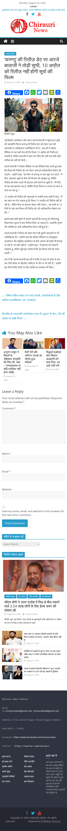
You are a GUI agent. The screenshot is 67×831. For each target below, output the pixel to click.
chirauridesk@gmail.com (46, 710)
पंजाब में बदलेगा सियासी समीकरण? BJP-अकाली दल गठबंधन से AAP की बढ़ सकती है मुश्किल (42, 670)
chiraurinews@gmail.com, (19, 710)
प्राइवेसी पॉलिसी (8, 776)
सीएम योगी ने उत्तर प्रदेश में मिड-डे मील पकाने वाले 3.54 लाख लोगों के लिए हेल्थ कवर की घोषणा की (32, 606)
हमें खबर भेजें (7, 761)
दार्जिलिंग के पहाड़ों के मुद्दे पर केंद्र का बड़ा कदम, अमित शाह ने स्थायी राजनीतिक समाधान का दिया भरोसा (42, 654)
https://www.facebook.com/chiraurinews (35, 737)
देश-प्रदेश (22, 596)
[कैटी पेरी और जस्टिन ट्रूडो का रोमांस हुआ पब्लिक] (33, 340)
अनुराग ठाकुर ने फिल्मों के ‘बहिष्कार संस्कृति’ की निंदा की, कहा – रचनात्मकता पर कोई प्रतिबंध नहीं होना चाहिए (12, 362)
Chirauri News (31, 82)
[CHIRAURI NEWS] (5, 41)
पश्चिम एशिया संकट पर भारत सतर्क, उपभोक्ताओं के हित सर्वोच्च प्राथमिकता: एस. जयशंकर (31, 298)
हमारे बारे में (6, 756)
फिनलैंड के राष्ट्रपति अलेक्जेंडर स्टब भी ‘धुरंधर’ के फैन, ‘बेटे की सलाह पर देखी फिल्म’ (33, 316)
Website (7, 489)
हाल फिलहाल (46, 596)
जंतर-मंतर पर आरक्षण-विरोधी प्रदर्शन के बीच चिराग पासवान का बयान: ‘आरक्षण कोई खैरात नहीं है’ (42, 636)
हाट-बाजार (6, 781)
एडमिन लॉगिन (7, 766)
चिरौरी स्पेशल (10, 596)
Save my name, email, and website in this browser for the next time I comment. (33, 513)
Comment (9, 408)
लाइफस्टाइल (10, 53)
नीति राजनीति (33, 596)
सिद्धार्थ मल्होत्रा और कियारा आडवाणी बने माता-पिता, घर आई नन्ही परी (53, 358)
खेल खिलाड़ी (29, 771)
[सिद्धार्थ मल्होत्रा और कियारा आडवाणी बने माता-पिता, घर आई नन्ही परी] (55, 340)
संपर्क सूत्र (6, 771)
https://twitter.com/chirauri (31, 746)
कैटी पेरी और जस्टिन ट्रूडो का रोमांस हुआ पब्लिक (33, 357)
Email (6, 471)
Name (6, 453)
